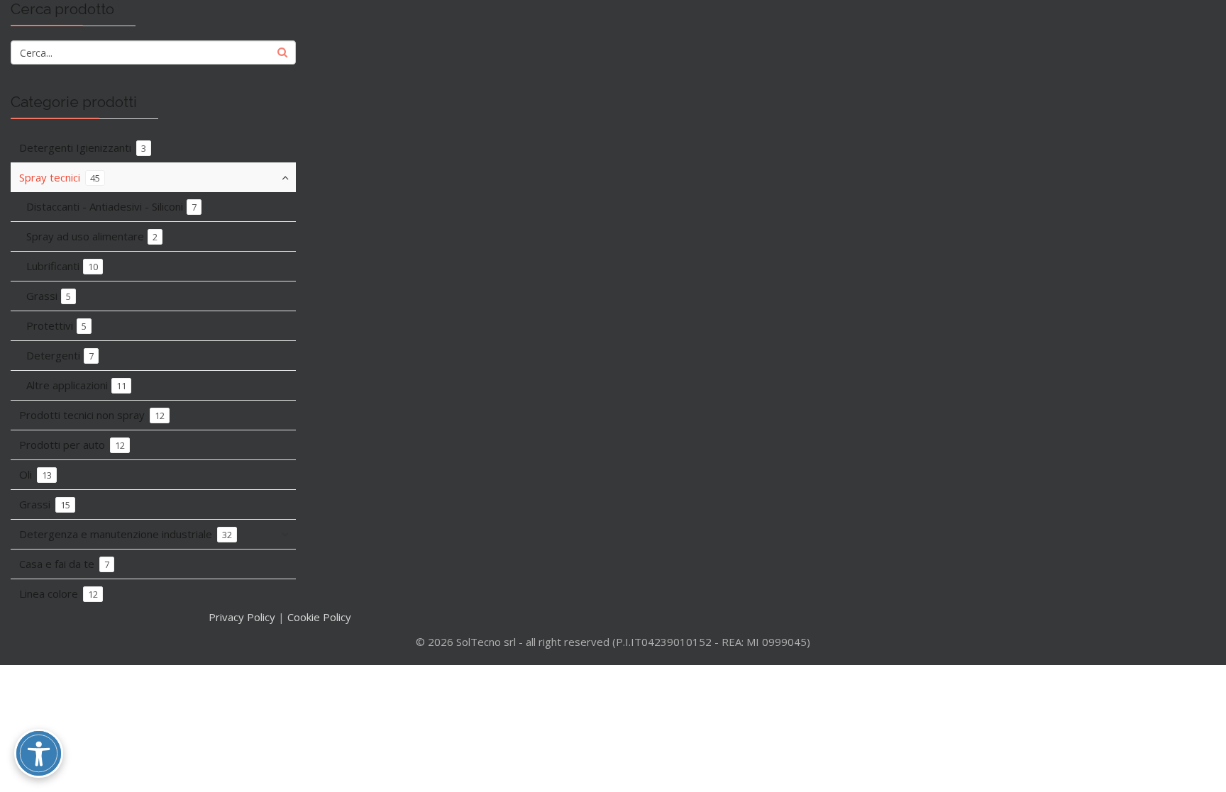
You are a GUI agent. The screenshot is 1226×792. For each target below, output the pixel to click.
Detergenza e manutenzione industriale (125, 534)
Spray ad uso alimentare (92, 236)
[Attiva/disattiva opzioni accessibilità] (38, 753)
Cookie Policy (319, 617)
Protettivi (56, 325)
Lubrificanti (62, 266)
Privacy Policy (242, 617)
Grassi (48, 296)
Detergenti (60, 355)
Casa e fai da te (64, 564)
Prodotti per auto (72, 444)
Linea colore (58, 593)
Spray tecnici (59, 177)
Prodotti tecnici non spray (92, 415)
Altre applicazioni (76, 385)
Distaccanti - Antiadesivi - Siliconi (111, 206)
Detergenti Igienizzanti (82, 147)
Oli (35, 474)
